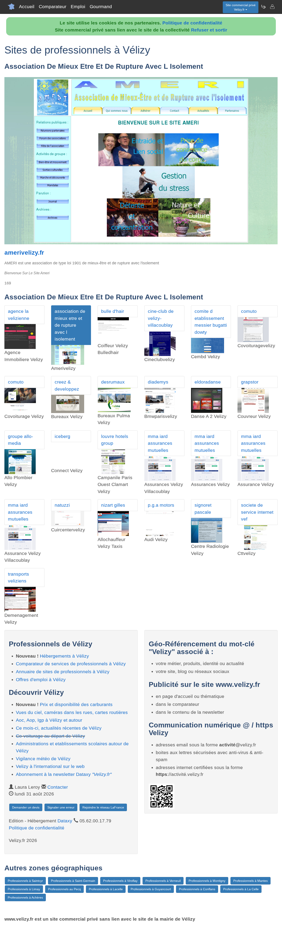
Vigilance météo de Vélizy (43, 758)
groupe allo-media (20, 440)
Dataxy (65, 820)
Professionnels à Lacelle (106, 889)
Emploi (78, 6)
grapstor (249, 381)
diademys (158, 381)
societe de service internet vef (257, 511)
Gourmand (101, 6)
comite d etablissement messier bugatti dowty (211, 322)
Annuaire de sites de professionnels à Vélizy (62, 671)
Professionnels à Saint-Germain (73, 881)
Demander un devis (25, 807)
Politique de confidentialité (192, 22)
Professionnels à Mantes (250, 881)
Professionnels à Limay (24, 889)
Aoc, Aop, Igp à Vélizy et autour (49, 720)
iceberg (62, 436)
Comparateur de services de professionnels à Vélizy (71, 663)
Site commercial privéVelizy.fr (241, 7)
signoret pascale (203, 508)
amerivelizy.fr (24, 252)
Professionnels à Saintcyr (25, 881)
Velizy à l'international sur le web (50, 766)
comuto (249, 311)
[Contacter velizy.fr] (272, 6)
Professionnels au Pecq (64, 889)
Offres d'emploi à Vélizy (41, 679)
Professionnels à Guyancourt (151, 889)
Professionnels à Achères (25, 897)
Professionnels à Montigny (207, 881)
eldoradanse (208, 381)
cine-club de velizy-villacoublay (161, 318)
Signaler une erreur (60, 807)
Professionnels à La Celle (241, 889)
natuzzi (62, 505)
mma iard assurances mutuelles (160, 443)
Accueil (26, 6)
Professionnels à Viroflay (120, 881)
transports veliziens (18, 577)
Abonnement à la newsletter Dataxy (63, 774)
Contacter (57, 787)
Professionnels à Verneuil (163, 881)
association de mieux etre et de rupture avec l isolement (70, 325)
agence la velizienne (18, 315)
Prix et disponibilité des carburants (76, 704)
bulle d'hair (112, 311)
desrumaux (113, 381)
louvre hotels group (114, 440)
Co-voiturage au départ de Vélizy (50, 735)
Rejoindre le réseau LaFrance (103, 807)
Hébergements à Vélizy (64, 655)
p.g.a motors (161, 505)
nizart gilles (113, 505)
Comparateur (52, 6)
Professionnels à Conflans (197, 889)
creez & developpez (67, 385)
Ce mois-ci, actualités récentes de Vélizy (59, 727)
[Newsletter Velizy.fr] (263, 6)
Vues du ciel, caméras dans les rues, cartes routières (72, 712)
